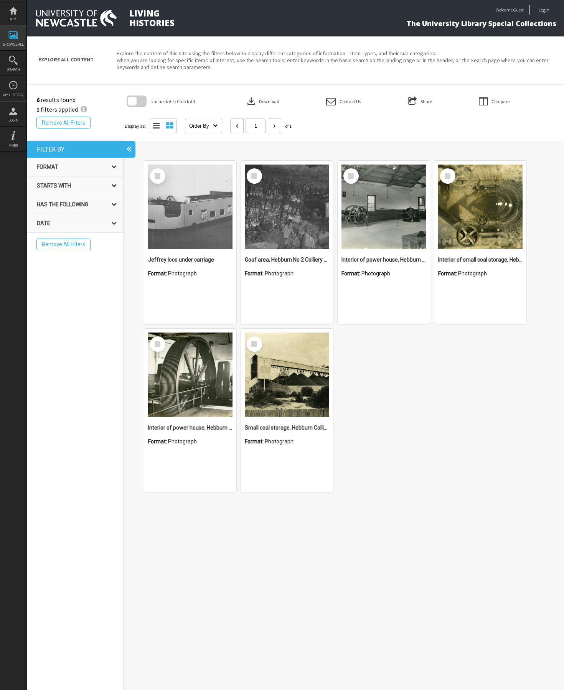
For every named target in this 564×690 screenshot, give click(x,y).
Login (13, 120)
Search (13, 69)
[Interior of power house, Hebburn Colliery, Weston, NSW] (383, 207)
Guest (518, 10)
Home (13, 18)
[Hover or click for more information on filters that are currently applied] (84, 109)
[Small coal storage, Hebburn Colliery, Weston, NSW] (287, 375)
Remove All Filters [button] (63, 123)
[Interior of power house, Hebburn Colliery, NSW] (190, 375)
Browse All (13, 44)
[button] (343, 101)
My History (13, 94)
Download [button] (262, 101)
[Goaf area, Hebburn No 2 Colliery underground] (287, 207)
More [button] (13, 145)
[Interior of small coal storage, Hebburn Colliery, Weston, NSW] (480, 207)
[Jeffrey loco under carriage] (190, 207)
